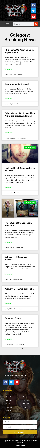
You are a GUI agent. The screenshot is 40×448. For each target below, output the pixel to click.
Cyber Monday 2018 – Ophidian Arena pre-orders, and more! (20, 114)
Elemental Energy (13, 318)
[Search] (36, 24)
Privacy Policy (20, 446)
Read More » (9, 69)
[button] (7, 24)
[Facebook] (33, 5)
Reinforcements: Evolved (17, 84)
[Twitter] (33, 10)
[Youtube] (33, 16)
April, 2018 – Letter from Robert (20, 289)
